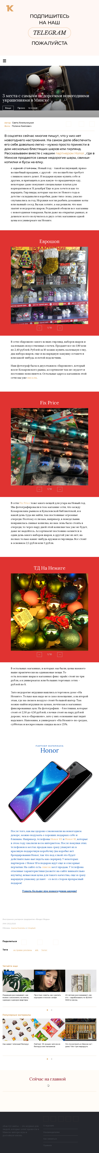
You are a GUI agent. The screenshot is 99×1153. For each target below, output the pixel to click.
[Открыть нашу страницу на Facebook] (53, 1118)
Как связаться (50, 1139)
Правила (47, 1145)
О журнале (48, 1126)
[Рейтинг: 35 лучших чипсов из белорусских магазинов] (49, 1029)
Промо (21, 108)
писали (32, 377)
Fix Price (24, 503)
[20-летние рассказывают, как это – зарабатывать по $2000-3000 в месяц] (81, 981)
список (46, 867)
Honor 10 (70, 839)
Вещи (8, 108)
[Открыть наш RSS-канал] (75, 1118)
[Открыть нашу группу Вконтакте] (45, 1118)
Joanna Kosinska (18, 928)
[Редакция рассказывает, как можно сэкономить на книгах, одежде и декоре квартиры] (18, 981)
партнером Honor (70, 153)
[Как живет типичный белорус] (18, 1029)
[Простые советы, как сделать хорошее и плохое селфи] (49, 981)
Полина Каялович (21, 126)
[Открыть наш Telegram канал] (68, 1118)
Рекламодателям (51, 1132)
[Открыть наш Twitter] (60, 1118)
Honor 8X (56, 839)
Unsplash (32, 928)
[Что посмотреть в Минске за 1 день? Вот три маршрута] (81, 1029)
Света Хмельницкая (23, 123)
